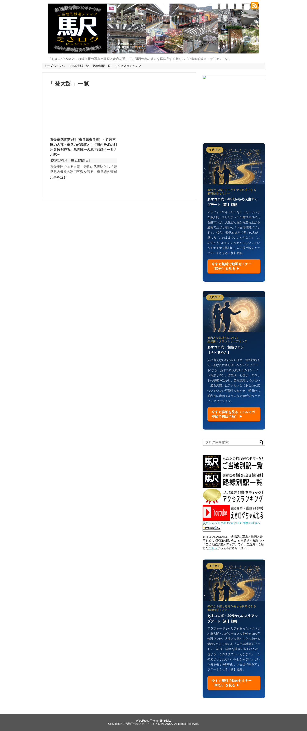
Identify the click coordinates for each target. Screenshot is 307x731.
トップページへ (54, 65)
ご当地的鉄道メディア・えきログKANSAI (148, 723)
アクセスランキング (128, 65)
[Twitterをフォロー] (214, 7)
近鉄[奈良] (82, 160)
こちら (212, 548)
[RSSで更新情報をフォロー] (254, 7)
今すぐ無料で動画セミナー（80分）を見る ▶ (232, 266)
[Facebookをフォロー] (222, 7)
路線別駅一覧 (102, 65)
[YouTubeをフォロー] (238, 7)
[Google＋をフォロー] (230, 7)
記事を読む (58, 177)
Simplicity (165, 720)
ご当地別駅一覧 (79, 65)
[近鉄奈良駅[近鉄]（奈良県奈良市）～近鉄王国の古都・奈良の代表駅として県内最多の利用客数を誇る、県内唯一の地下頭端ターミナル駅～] (83, 117)
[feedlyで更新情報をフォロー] (246, 7)
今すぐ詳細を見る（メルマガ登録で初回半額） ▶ (233, 414)
